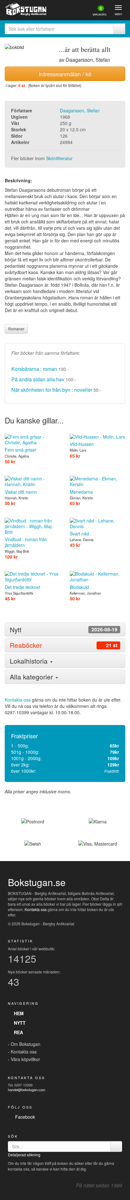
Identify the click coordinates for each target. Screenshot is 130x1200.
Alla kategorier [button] (32, 676)
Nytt (18, 1023)
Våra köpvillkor (25, 1059)
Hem (17, 1013)
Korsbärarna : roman (34, 368)
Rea (17, 1032)
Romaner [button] (16, 328)
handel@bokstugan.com (26, 1089)
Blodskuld (79, 587)
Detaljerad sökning (24, 1154)
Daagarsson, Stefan (80, 110)
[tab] (65, 629)
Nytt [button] (63, 629)
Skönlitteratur (59, 158)
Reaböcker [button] (63, 645)
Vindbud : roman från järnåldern (26, 542)
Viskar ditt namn (21, 492)
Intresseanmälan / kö (65, 74)
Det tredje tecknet (22, 587)
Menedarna (81, 492)
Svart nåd (79, 533)
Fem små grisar (20, 450)
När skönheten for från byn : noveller (51, 389)
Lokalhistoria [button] (30, 661)
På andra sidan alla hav (37, 379)
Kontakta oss (18, 700)
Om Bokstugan (25, 1044)
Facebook (24, 1117)
